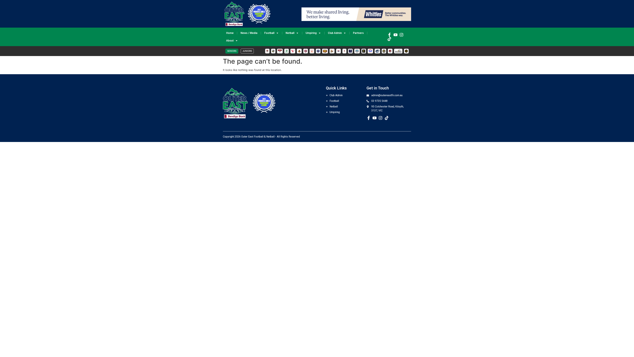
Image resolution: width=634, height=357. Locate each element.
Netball (290, 33)
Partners (358, 33)
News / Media (249, 33)
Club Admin (335, 33)
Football (269, 33)
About (230, 40)
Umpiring (311, 33)
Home (230, 33)
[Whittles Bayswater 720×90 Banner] (356, 20)
